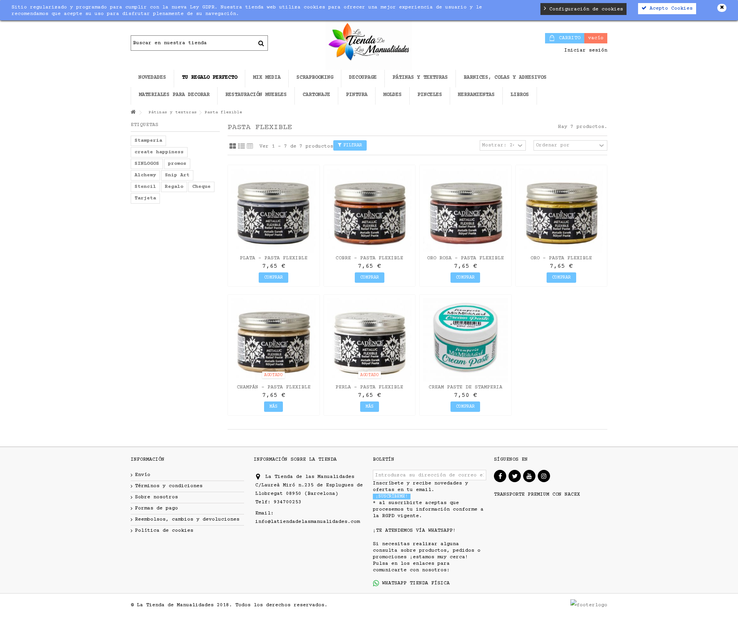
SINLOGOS (147, 163)
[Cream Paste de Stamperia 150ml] (465, 340)
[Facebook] (500, 476)
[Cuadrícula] (232, 146)
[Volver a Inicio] (133, 113)
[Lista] (241, 146)
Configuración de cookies (584, 9)
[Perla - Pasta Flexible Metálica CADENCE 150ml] (369, 340)
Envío (142, 475)
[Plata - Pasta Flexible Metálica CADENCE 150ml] (273, 211)
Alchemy (145, 175)
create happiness (159, 152)
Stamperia (148, 140)
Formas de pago (156, 508)
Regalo (174, 186)
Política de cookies (164, 530)
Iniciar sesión (584, 50)
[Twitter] (515, 476)
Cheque (201, 186)
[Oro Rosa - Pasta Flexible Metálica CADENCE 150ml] (465, 211)
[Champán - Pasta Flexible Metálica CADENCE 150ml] (273, 340)
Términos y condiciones (169, 486)
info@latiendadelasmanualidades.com (307, 521)
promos (177, 163)
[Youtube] (529, 476)
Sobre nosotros (156, 497)
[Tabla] (250, 146)
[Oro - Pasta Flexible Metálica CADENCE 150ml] (561, 211)
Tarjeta (145, 198)
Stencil (145, 186)
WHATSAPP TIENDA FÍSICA (414, 583)
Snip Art (177, 175)
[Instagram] (544, 476)
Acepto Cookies (670, 8)
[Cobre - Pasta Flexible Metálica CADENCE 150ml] (369, 211)
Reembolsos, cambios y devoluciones (187, 519)
